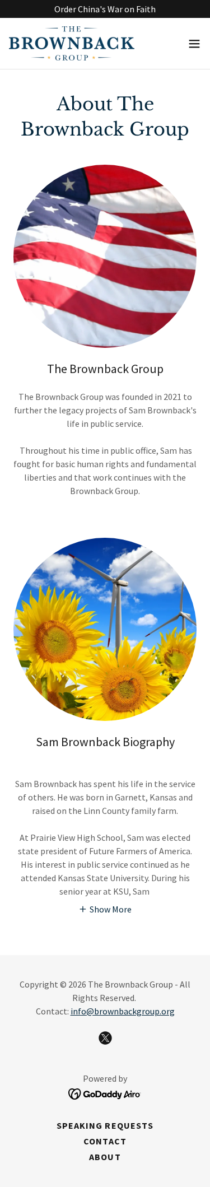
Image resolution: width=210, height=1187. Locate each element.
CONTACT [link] (104, 1141)
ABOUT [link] (104, 1156)
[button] (194, 43)
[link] (71, 43)
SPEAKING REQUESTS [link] (105, 1125)
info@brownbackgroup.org (123, 1011)
